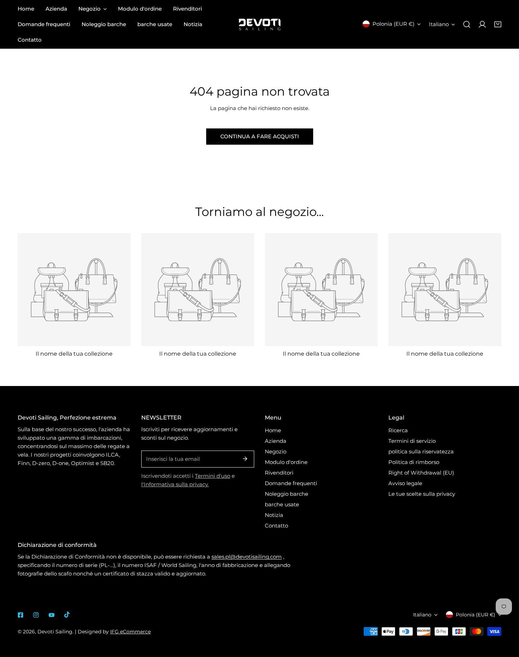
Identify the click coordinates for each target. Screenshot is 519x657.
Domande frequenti (291, 483)
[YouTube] (51, 615)
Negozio (275, 451)
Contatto (276, 525)
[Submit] (245, 459)
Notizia (274, 515)
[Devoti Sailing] (260, 24)
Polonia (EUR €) (393, 23)
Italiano (439, 24)
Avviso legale (405, 483)
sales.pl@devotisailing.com (246, 556)
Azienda (275, 441)
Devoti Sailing (54, 631)
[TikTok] (67, 614)
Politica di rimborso (413, 462)
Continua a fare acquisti (259, 136)
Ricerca (398, 430)
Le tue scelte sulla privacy (421, 493)
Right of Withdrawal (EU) (421, 472)
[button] (498, 24)
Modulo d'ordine (286, 462)
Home (273, 430)
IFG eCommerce (130, 631)
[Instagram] (36, 615)
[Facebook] (20, 615)
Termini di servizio (412, 441)
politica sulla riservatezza (421, 451)
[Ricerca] (467, 24)
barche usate (282, 504)
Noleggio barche (286, 493)
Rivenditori (279, 472)
